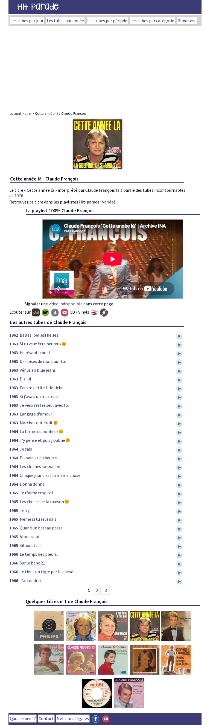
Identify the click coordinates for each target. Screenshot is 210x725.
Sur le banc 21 (32, 563)
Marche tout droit (36, 422)
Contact (46, 718)
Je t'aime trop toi (36, 492)
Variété (108, 202)
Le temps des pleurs (38, 554)
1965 (13, 492)
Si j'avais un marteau (39, 396)
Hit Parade (38, 7)
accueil (15, 113)
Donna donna (32, 484)
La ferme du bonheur (39, 431)
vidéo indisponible (66, 303)
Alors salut (30, 536)
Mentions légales (73, 718)
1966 (13, 554)
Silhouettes (31, 545)
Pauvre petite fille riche (41, 387)
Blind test (186, 20)
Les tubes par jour (26, 20)
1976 (18, 195)
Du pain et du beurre (38, 457)
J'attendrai (30, 580)
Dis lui (25, 379)
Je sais (26, 449)
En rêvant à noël (35, 352)
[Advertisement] (105, 66)
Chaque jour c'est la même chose (50, 475)
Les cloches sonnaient (40, 466)
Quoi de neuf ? (23, 718)
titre (28, 113)
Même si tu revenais (38, 519)
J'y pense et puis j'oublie (42, 440)
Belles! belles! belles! (39, 335)
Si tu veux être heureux (40, 343)
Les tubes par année (65, 20)
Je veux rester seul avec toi (44, 405)
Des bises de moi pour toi (43, 361)
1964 (13, 431)
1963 (13, 343)
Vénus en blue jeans (38, 370)
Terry (25, 510)
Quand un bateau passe (41, 528)
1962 (13, 335)
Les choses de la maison (42, 501)
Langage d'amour (36, 414)
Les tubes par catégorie (152, 20)
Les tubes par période (107, 20)
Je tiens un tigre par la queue (46, 571)
